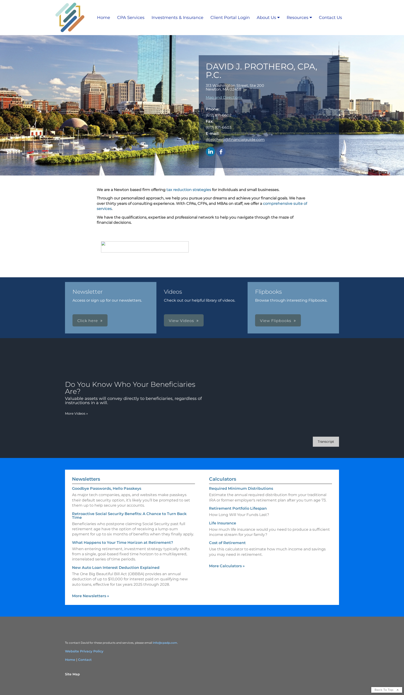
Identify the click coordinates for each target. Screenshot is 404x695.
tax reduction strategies (188, 189)
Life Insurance (222, 523)
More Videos (76, 413)
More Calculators (227, 566)
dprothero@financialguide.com (235, 139)
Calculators (222, 479)
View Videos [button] (181, 320)
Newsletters (86, 479)
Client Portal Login (230, 17)
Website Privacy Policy (84, 651)
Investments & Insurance (177, 17)
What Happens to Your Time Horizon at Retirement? (122, 542)
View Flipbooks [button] (275, 320)
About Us (266, 17)
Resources (297, 17)
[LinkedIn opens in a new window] (210, 152)
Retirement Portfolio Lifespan (238, 508)
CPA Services (130, 17)
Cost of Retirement (227, 543)
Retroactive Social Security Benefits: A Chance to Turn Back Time (129, 516)
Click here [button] (87, 320)
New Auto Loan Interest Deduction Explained (115, 567)
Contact (85, 660)
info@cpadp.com (165, 642)
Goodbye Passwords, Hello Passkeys (106, 488)
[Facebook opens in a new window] (221, 152)
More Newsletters (90, 596)
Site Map (72, 674)
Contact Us (330, 17)
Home (103, 17)
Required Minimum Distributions (241, 488)
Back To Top (384, 689)
